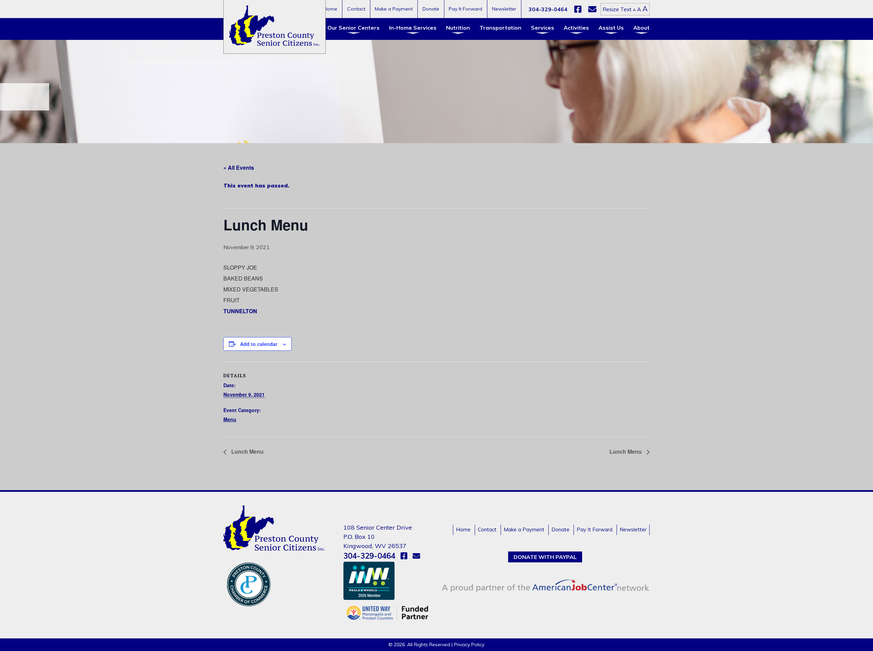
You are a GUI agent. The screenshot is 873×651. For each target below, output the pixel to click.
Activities (576, 27)
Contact (356, 9)
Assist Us (611, 27)
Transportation (500, 27)
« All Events (238, 167)
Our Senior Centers (353, 27)
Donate (431, 9)
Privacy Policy (469, 644)
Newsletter (504, 9)
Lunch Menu (247, 451)
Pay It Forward (465, 9)
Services (542, 27)
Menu (229, 419)
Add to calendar (258, 343)
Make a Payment (394, 9)
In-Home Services (412, 27)
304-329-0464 (548, 9)
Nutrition (458, 27)
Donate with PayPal (545, 557)
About (641, 27)
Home (330, 9)
